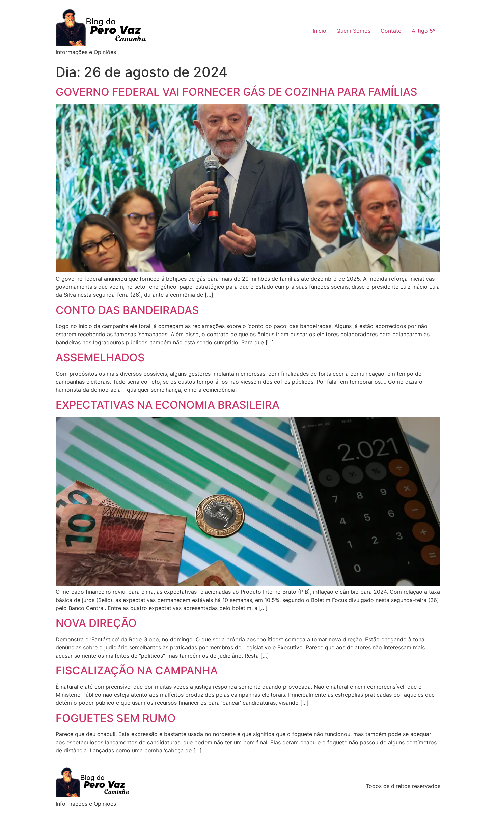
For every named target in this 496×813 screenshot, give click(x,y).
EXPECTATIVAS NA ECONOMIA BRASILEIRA (167, 404)
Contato (391, 30)
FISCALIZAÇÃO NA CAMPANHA (137, 670)
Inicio (319, 30)
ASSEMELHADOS (100, 357)
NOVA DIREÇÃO (96, 623)
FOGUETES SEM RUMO (116, 718)
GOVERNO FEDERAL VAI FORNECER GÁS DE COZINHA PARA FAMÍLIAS (236, 91)
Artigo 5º (423, 30)
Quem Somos (353, 30)
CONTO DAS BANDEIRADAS (127, 310)
